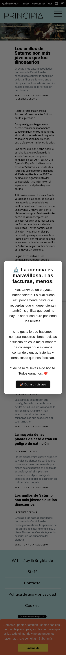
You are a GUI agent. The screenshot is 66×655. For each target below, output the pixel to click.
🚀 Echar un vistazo (33, 384)
